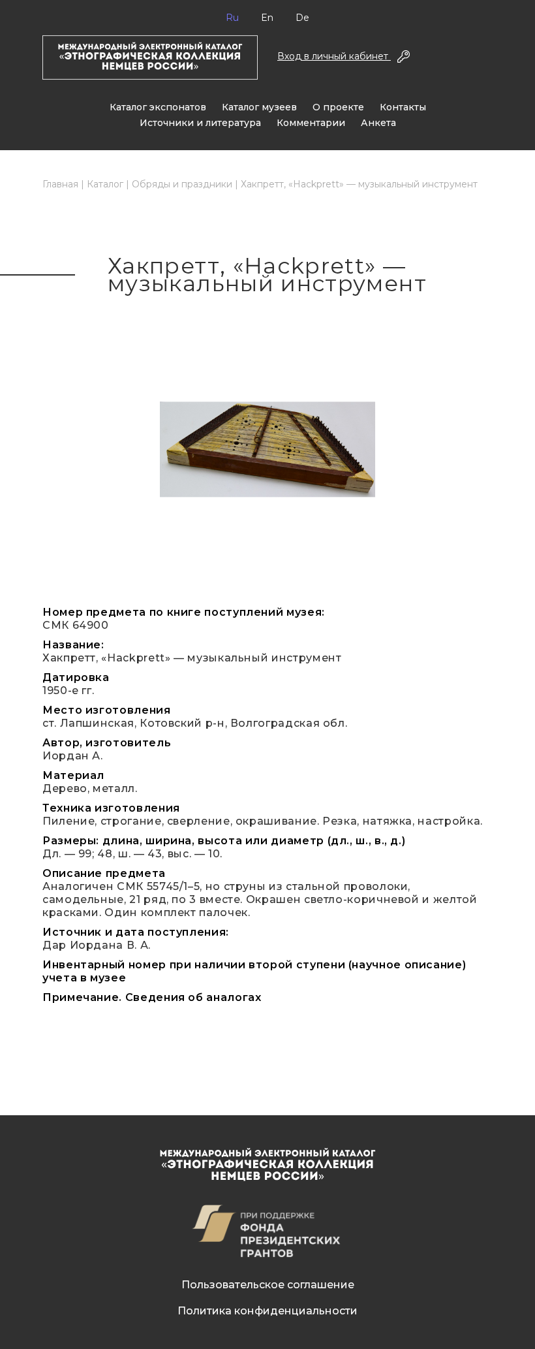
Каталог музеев (259, 107)
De (302, 18)
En (267, 18)
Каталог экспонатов (158, 107)
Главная (60, 184)
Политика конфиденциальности (267, 1311)
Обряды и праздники (182, 184)
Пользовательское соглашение (267, 1284)
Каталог (105, 184)
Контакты (403, 107)
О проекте (338, 107)
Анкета (378, 123)
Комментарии (311, 123)
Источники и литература (200, 123)
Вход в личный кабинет (334, 56)
